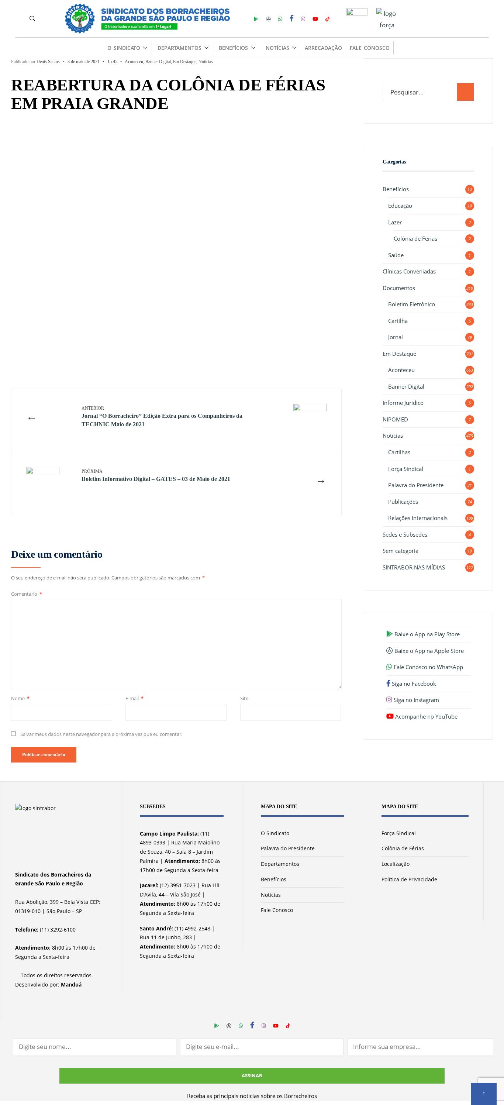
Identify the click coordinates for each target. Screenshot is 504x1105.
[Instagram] (303, 18)
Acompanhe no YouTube (426, 716)
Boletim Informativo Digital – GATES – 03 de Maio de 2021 (156, 475)
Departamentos (179, 47)
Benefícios (233, 47)
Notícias (277, 47)
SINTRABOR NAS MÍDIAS (414, 567)
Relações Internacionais (418, 517)
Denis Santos (48, 61)
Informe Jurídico (403, 402)
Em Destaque (184, 61)
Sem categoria (400, 550)
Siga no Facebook (413, 683)
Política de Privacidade (409, 879)
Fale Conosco (369, 47)
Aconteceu (134, 61)
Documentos (399, 288)
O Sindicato (123, 47)
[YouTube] (315, 18)
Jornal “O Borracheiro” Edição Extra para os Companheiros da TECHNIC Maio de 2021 (162, 416)
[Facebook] (292, 18)
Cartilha (398, 320)
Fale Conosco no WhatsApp (427, 667)
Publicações (403, 501)
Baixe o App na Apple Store (428, 650)
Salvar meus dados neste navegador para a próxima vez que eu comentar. (101, 734)
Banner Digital (158, 61)
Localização (396, 863)
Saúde (396, 255)
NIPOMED (395, 419)
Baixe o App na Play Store (426, 634)
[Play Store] (256, 18)
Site (244, 698)
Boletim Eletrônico (411, 304)
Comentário (26, 594)
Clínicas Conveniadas (409, 271)
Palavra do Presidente (415, 485)
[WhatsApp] (280, 18)
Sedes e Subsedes (405, 534)
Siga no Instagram (415, 699)
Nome (20, 698)
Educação (400, 205)
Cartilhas (399, 452)
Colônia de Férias (415, 238)
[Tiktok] (327, 18)
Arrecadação (323, 47)
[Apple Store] (268, 18)
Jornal (395, 337)
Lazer (395, 222)
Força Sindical (405, 468)
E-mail (134, 698)
